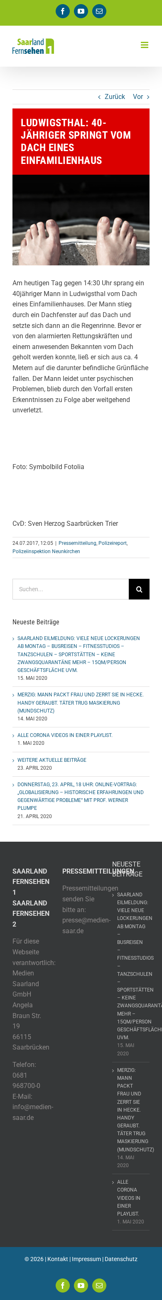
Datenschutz (121, 1259)
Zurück (115, 97)
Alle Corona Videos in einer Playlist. (65, 735)
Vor (138, 97)
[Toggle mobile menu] (145, 45)
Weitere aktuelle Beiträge (51, 760)
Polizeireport (112, 543)
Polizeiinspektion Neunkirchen (46, 551)
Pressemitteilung (77, 543)
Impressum (86, 1259)
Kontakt (57, 1259)
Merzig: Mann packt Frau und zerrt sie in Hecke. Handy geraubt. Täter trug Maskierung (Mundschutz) (80, 702)
